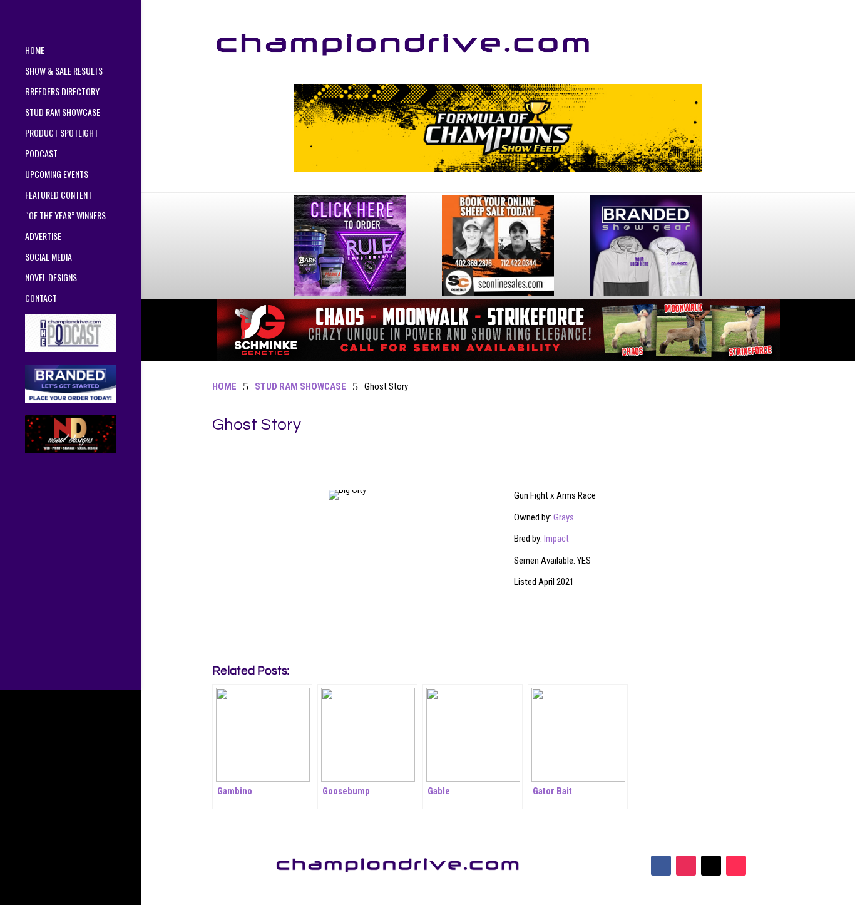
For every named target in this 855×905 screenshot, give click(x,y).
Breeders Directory (62, 92)
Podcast (41, 154)
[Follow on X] (711, 866)
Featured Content (58, 195)
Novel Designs (51, 278)
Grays (563, 517)
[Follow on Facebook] (661, 866)
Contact (41, 299)
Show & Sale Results (64, 71)
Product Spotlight (61, 133)
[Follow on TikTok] (736, 866)
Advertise (43, 237)
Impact (556, 538)
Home (34, 51)
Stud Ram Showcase (62, 113)
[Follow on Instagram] (686, 866)
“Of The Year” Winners (65, 216)
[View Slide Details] (497, 127)
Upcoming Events (56, 175)
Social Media (48, 257)
